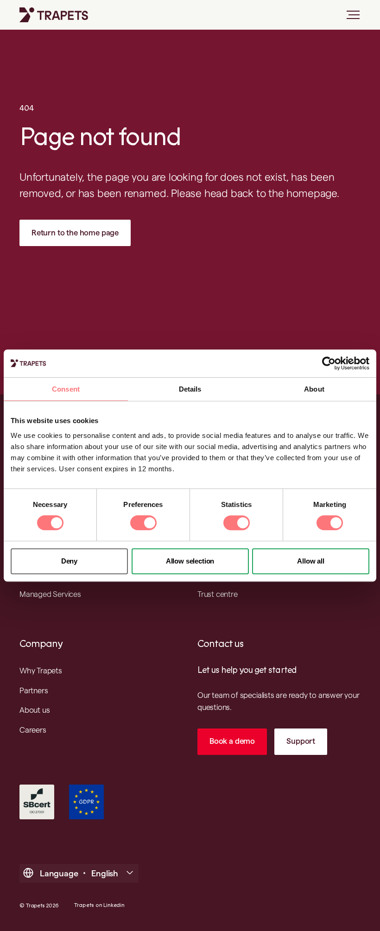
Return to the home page (75, 232)
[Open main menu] (349, 18)
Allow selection (190, 561)
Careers (32, 730)
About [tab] (314, 389)
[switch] (143, 522)
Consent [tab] (66, 389)
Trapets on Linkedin (99, 905)
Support (300, 741)
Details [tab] (190, 389)
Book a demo (232, 741)
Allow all (310, 561)
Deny (69, 561)
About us (34, 710)
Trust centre (217, 594)
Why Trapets (40, 670)
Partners (33, 690)
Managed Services (50, 594)
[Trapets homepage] (53, 14)
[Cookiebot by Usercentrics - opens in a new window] (328, 363)
